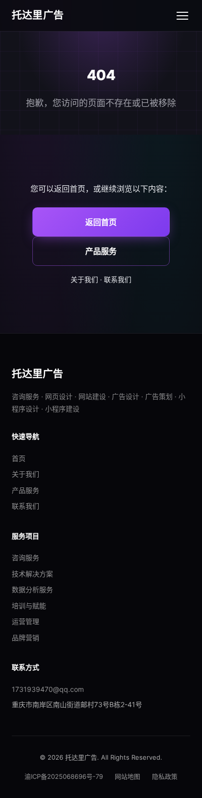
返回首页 (101, 222)
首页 (18, 458)
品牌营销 (25, 637)
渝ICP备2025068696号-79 (64, 776)
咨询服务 (25, 557)
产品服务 (101, 251)
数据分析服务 (32, 589)
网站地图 (127, 776)
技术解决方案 (32, 574)
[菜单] (182, 16)
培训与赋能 (29, 605)
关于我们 (84, 279)
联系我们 (117, 279)
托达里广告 (38, 15)
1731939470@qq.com (48, 689)
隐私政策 (164, 776)
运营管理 (25, 621)
